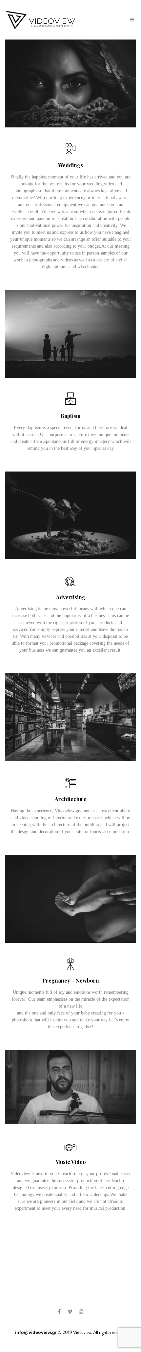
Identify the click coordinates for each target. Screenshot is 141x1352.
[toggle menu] (132, 20)
